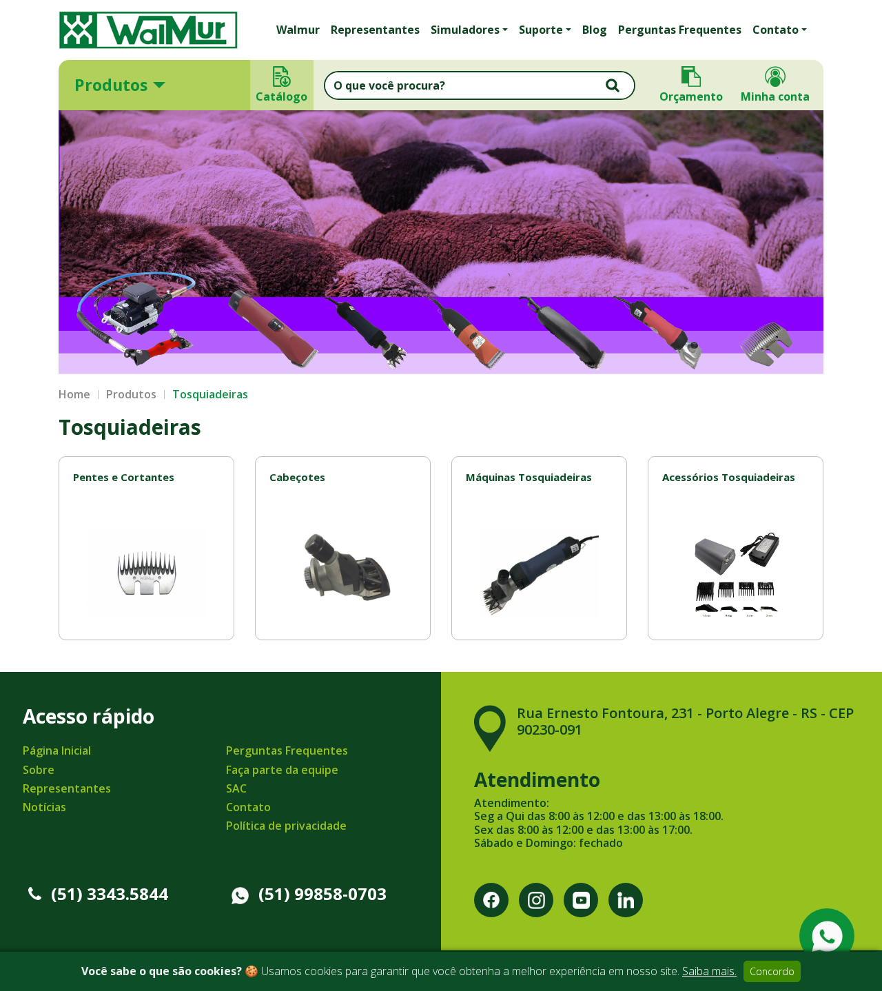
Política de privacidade (286, 825)
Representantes (375, 29)
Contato (248, 807)
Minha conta (775, 96)
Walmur (298, 29)
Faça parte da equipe (282, 769)
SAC (236, 788)
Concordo (772, 971)
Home (74, 394)
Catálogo (282, 96)
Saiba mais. (709, 971)
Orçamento (691, 96)
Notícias (44, 807)
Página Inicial (57, 750)
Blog (594, 29)
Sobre (38, 769)
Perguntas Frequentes (679, 29)
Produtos (110, 85)
